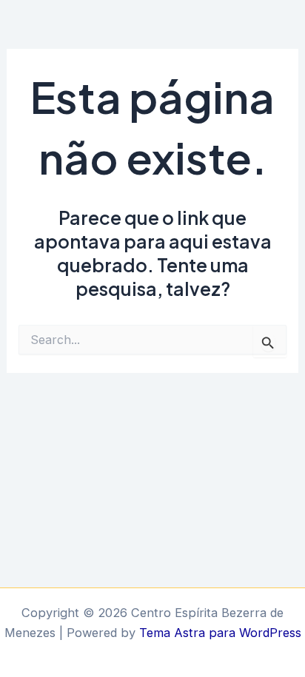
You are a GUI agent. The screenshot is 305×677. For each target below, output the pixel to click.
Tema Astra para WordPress (220, 632)
